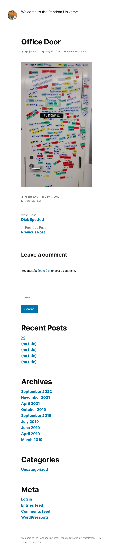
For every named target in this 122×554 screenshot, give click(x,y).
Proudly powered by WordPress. (78, 538)
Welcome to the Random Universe (49, 12)
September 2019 (36, 415)
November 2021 (35, 397)
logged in (44, 271)
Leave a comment (77, 51)
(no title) (29, 343)
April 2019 (30, 433)
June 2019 (30, 427)
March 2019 (31, 439)
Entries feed (32, 505)
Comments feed (35, 511)
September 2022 (36, 391)
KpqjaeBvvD (31, 51)
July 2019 (30, 421)
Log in (26, 499)
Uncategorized (33, 201)
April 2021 (30, 403)
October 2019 (33, 409)
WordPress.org (34, 517)
